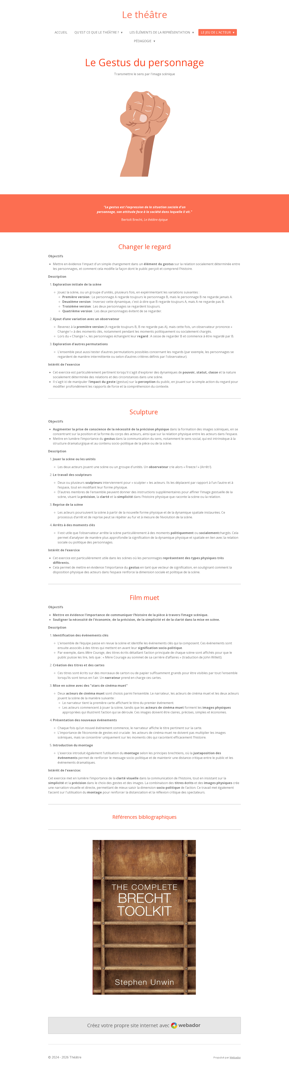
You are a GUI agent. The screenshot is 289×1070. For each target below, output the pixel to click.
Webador (235, 1057)
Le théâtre (144, 14)
